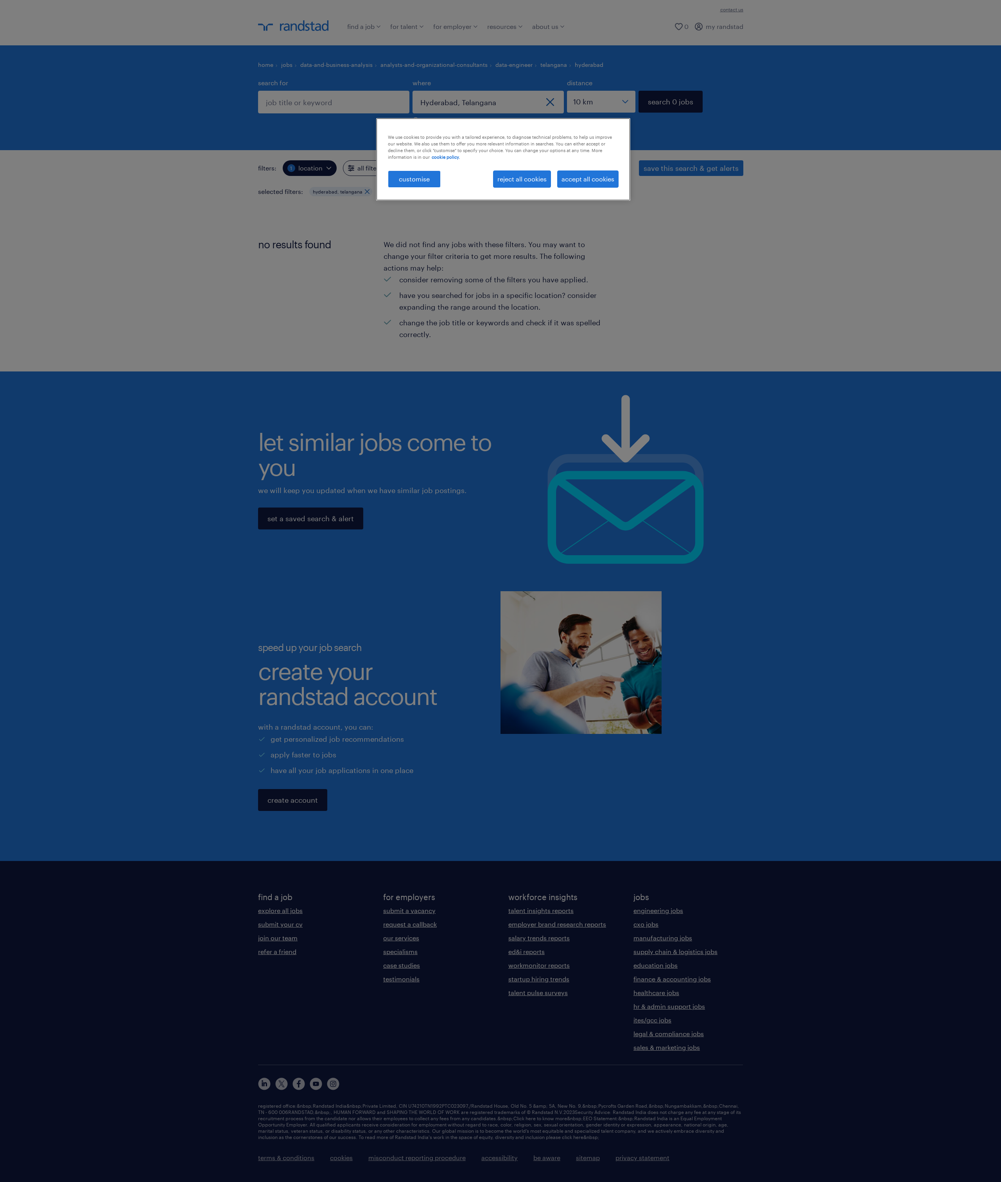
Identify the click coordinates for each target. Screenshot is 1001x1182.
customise (414, 179)
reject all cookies (522, 179)
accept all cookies (587, 179)
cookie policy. (446, 157)
